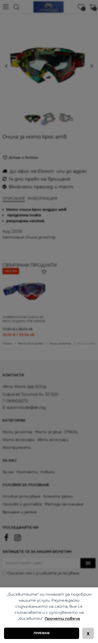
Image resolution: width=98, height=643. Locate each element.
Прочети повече (62, 618)
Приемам (42, 633)
